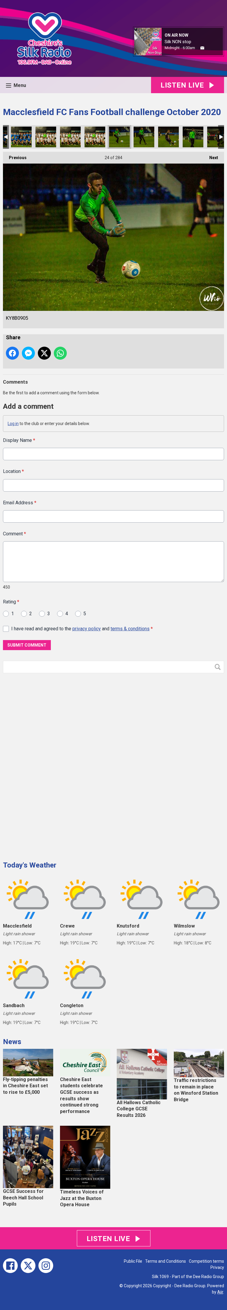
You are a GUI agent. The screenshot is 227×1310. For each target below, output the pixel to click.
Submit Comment (26, 645)
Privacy (217, 1267)
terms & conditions (130, 628)
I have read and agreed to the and (82, 628)
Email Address (19, 502)
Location (13, 471)
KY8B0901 (45, 137)
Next (210, 157)
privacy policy (86, 628)
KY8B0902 (70, 137)
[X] (28, 1265)
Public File (133, 1261)
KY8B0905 (119, 137)
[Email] (202, 48)
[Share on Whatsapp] (60, 353)
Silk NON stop (178, 41)
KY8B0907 (168, 137)
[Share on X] (44, 353)
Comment (14, 534)
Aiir (220, 1292)
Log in (13, 423)
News (12, 1042)
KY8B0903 (95, 137)
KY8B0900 (21, 137)
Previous (15, 157)
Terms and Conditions (165, 1261)
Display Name (19, 440)
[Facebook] (10, 1265)
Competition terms (206, 1261)
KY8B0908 (193, 137)
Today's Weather (29, 865)
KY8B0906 (144, 137)
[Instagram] (45, 1265)
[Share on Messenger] (28, 353)
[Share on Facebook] (12, 353)
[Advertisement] (47, 765)
